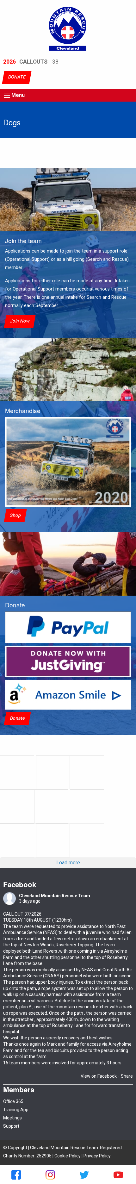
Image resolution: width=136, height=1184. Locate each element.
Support (11, 1126)
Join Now (19, 321)
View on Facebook (99, 1076)
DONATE (17, 77)
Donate (17, 718)
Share (127, 1076)
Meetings (12, 1117)
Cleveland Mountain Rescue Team (54, 895)
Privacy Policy (97, 1155)
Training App (15, 1109)
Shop (15, 515)
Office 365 (13, 1101)
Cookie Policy (67, 1155)
